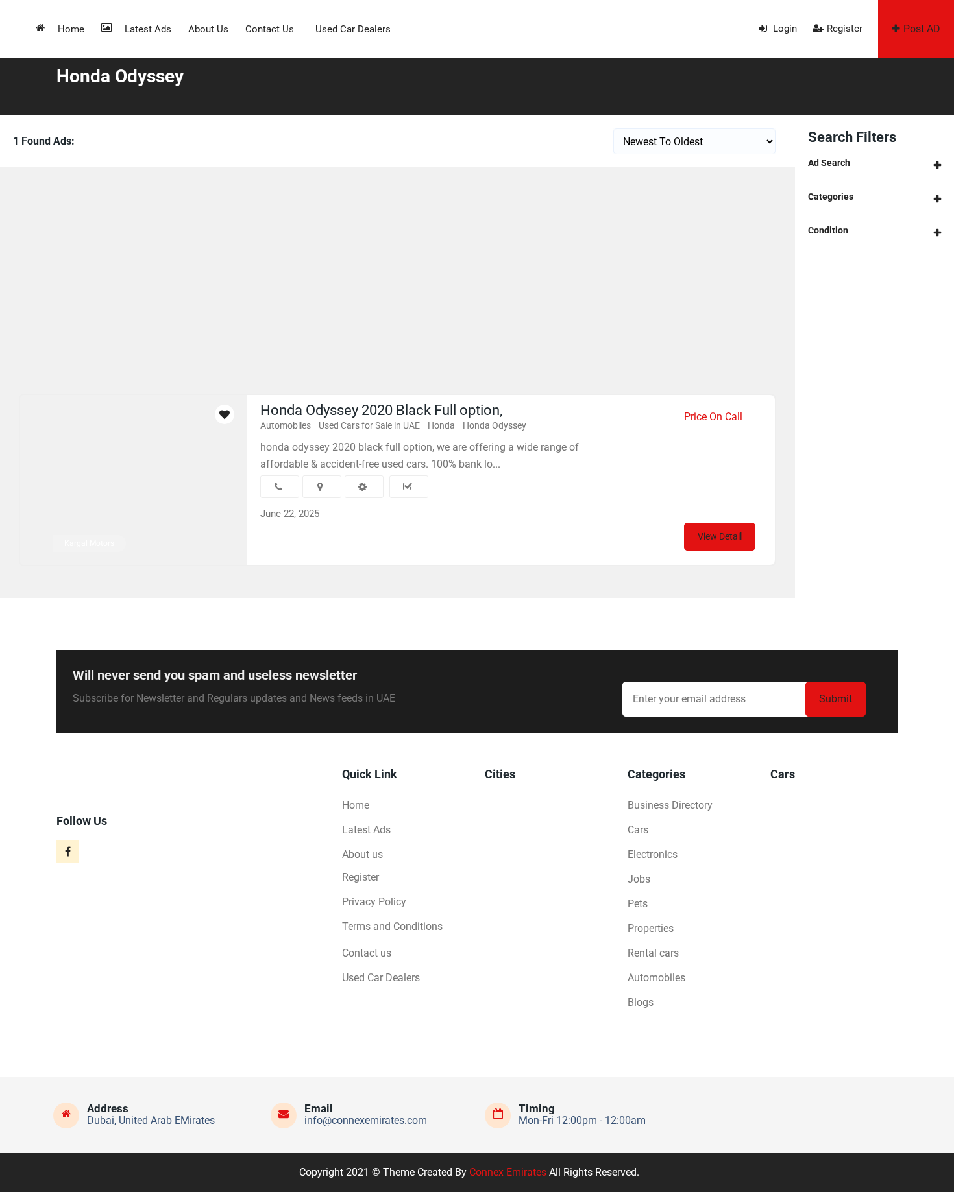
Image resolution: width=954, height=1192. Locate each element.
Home (71, 29)
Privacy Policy (374, 902)
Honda (441, 425)
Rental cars (653, 953)
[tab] (874, 163)
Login (783, 28)
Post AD (921, 29)
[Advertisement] (397, 264)
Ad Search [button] (829, 163)
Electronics (653, 854)
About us (208, 29)
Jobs (639, 879)
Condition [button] (828, 230)
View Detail (720, 536)
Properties (651, 928)
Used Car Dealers (353, 29)
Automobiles (285, 425)
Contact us (269, 29)
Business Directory (670, 805)
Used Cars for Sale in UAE (369, 425)
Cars (638, 830)
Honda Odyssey (494, 425)
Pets (638, 904)
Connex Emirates (507, 1172)
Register (844, 28)
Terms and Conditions (392, 926)
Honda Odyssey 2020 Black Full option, (381, 410)
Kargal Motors (89, 543)
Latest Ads (148, 29)
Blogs (641, 1002)
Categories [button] (830, 196)
